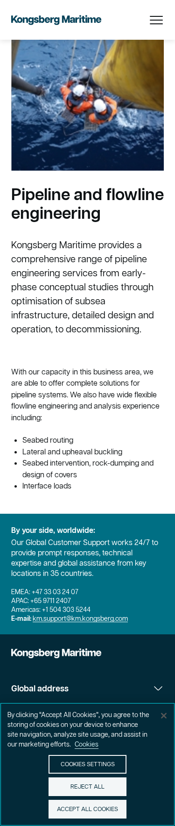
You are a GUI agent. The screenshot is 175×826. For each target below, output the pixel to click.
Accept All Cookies (87, 809)
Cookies (86, 744)
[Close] (164, 715)
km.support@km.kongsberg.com (80, 618)
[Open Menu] (156, 20)
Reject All (87, 786)
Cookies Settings (88, 764)
